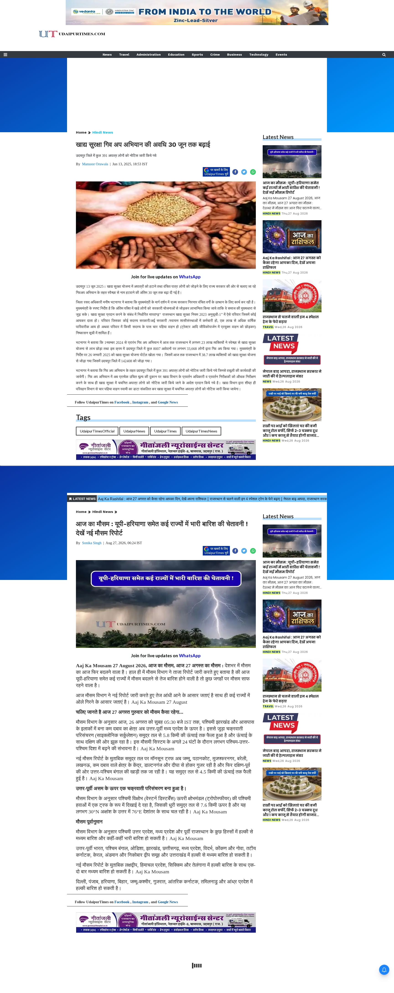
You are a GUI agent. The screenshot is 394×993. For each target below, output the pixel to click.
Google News (168, 402)
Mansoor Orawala (95, 164)
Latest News (278, 137)
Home (81, 132)
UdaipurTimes (165, 431)
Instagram (140, 402)
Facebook (122, 402)
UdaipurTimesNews (201, 431)
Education (176, 54)
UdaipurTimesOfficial (97, 431)
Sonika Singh (91, 543)
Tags (83, 417)
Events (281, 54)
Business (234, 54)
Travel (124, 54)
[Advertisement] (197, 90)
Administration (149, 54)
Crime (215, 54)
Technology (258, 54)
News (107, 54)
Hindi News (102, 132)
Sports (197, 54)
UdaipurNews (134, 431)
